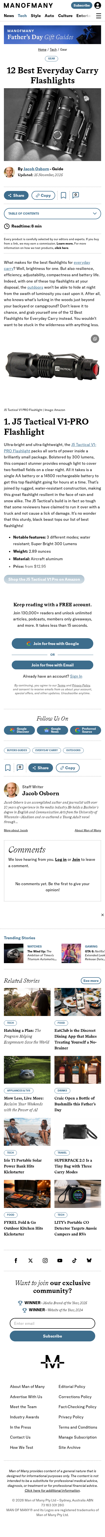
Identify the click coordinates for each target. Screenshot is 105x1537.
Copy (46, 195)
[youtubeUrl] (59, 1260)
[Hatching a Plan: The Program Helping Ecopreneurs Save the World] (27, 1002)
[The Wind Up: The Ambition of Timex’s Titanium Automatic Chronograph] (13, 953)
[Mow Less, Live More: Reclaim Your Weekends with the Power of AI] (27, 1070)
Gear (63, 49)
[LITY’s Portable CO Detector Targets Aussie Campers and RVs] (77, 1194)
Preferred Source (89, 730)
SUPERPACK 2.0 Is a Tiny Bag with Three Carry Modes (73, 1166)
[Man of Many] (52, 1361)
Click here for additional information (52, 1490)
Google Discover (23, 730)
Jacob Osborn (36, 168)
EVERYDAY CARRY (46, 750)
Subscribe (82, 5)
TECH (10, 1023)
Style (36, 15)
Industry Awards (24, 1416)
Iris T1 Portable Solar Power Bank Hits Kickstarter (23, 1166)
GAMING (91, 946)
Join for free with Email (53, 665)
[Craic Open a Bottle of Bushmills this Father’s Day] (77, 1070)
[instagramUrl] (45, 1260)
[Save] (63, 195)
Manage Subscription (78, 1437)
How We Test (21, 1447)
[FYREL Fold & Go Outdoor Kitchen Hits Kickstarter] (27, 1194)
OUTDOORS (73, 750)
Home (42, 49)
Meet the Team (23, 1406)
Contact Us (20, 1437)
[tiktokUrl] (74, 1260)
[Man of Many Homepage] (28, 5)
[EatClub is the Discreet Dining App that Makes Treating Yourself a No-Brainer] (77, 1002)
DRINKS (62, 1090)
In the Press (20, 1427)
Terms (61, 685)
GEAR (51, 58)
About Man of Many (88, 830)
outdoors (35, 287)
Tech (22, 15)
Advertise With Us (26, 1396)
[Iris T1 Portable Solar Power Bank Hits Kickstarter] (27, 1132)
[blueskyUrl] (89, 1260)
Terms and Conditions (78, 1427)
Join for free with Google (56, 643)
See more (91, 980)
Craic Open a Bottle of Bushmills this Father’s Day (75, 1104)
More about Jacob (16, 830)
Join (76, 859)
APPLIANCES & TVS (18, 1090)
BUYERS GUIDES (17, 750)
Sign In (76, 676)
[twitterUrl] (30, 1260)
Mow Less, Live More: (24, 1104)
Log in (61, 859)
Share (18, 195)
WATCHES (34, 946)
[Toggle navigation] (98, 16)
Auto (49, 15)
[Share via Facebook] (94, 123)
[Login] (97, 5)
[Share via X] (94, 134)
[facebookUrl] (15, 1260)
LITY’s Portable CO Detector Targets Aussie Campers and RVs (75, 1228)
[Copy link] (94, 155)
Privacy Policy (81, 685)
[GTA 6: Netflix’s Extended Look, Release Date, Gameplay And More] (71, 953)
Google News (56, 730)
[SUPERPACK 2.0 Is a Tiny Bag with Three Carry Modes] (77, 1132)
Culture (65, 15)
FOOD (61, 1023)
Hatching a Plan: (26, 1036)
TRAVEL (62, 1153)
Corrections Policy (75, 1396)
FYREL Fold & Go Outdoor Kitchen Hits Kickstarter (23, 1228)
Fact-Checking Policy (77, 1406)
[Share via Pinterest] (94, 144)
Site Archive (70, 1447)
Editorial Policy (72, 1386)
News (9, 15)
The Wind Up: (40, 957)
